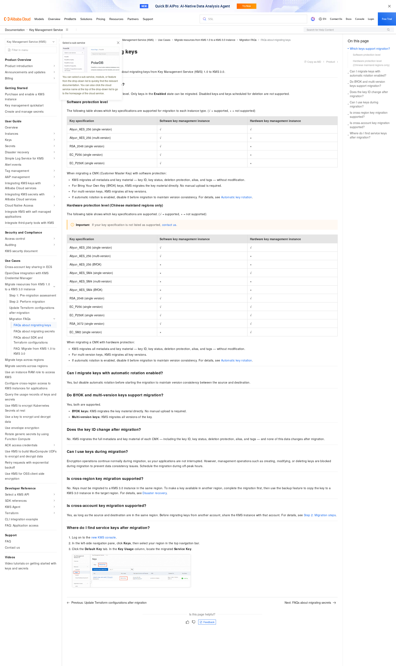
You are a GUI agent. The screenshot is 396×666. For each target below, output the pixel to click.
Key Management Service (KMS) (135, 39)
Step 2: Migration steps (320, 515)
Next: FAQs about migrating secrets (308, 602)
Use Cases (164, 39)
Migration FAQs (248, 39)
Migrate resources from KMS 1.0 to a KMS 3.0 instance (204, 39)
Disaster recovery (155, 493)
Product (330, 61)
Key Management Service (46, 30)
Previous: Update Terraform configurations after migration (109, 602)
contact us (169, 225)
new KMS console (103, 537)
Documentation (15, 30)
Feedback (208, 622)
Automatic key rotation (236, 197)
